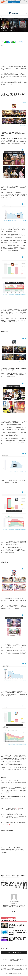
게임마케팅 (13, 875)
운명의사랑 (8, 876)
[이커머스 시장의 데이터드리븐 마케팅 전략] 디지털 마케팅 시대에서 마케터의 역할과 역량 (20, 885)
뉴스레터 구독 (14, 2)
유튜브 (13, 876)
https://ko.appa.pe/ (14, 903)
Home (2, 16)
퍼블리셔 (16, 876)
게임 (2, 24)
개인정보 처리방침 (14, 960)
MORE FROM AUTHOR (9, 920)
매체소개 (12, 959)
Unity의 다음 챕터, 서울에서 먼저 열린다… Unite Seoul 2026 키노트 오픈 (17, 932)
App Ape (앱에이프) (7, 30)
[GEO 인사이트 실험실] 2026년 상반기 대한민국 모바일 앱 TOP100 (17, 939)
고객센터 (22, 959)
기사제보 (17, 959)
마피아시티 (18, 875)
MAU (6, 875)
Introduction (6, 959)
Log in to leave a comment (14, 952)
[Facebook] (13, 912)
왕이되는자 (3, 876)
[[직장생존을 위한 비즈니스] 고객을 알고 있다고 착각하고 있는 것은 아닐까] (4, 925)
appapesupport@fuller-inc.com (9, 824)
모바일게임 (23, 875)
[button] (14, 2)
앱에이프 (17, 808)
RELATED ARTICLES (8, 918)
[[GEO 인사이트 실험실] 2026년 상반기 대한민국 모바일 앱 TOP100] (4, 939)
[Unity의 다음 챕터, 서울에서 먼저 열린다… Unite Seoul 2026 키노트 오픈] (4, 932)
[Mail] (15, 912)
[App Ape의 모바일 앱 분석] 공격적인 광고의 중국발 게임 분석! (7, 884)
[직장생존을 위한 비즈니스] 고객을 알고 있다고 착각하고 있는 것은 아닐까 (17, 925)
